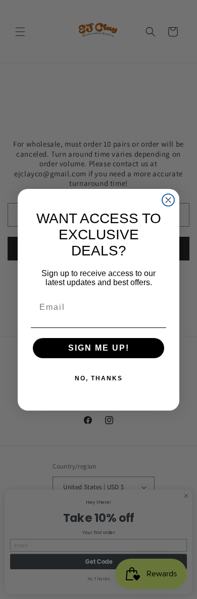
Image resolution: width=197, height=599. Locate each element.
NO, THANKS (99, 378)
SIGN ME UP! (98, 348)
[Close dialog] (168, 200)
